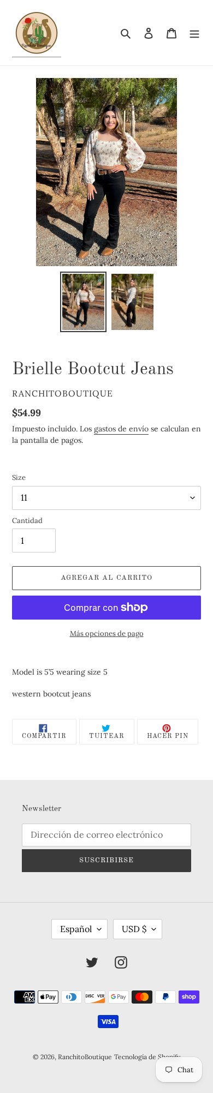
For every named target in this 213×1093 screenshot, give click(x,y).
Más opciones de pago (107, 633)
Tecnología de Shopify (147, 1057)
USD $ (134, 928)
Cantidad (27, 520)
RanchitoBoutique (85, 1057)
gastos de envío (121, 429)
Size (19, 477)
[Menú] (194, 33)
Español (76, 928)
